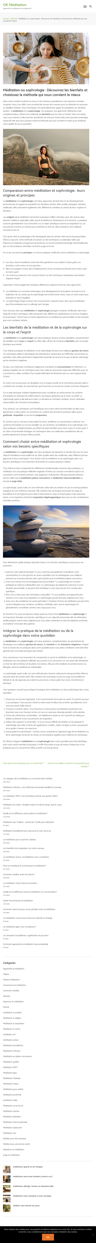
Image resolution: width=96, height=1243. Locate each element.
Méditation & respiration (13, 1023)
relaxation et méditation (13, 1149)
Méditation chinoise (11, 1051)
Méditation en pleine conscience (17, 1056)
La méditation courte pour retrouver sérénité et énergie (27, 918)
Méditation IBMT (10, 1067)
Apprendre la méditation (13, 969)
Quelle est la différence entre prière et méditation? (25, 813)
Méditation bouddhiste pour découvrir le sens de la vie (27, 831)
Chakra (6, 974)
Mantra (6, 1007)
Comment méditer (11, 990)
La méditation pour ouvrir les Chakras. (19, 839)
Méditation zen (9, 1133)
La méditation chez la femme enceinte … (20, 883)
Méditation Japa (10, 1073)
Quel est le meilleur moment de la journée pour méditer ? (68, 765)
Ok (48, 1237)
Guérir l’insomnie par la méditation (18, 900)
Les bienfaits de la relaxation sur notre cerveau (23, 848)
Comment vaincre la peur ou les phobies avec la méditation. (29, 909)
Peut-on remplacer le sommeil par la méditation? (24, 866)
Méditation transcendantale (15, 1122)
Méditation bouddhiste (13, 1045)
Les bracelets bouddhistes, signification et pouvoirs (25, 935)
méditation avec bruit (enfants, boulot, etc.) (33, 1176)
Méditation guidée (11, 1062)
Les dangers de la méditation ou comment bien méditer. (28, 778)
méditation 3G (9, 1034)
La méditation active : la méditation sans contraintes (26, 857)
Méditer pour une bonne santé (16, 1144)
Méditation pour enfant (13, 1089)
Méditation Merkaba (11, 1078)
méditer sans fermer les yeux (26, 1205)
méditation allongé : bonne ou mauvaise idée (33, 1186)
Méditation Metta (10, 1084)
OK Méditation (14, 4)
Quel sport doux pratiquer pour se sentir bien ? (23, 763)
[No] (93, 1234)
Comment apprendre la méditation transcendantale (25, 944)
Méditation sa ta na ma (13, 1106)
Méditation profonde (12, 1095)
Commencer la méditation (14, 985)
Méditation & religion (12, 1018)
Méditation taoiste (11, 1111)
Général (6, 996)
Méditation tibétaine (12, 1116)
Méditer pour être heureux (14, 1138)
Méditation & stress (11, 1029)
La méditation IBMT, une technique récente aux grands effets (30, 796)
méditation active (10, 1040)
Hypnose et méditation (13, 1001)
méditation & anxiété (12, 1012)
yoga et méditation (11, 1155)
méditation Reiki (10, 1100)
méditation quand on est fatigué (27, 1167)
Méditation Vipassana (12, 1127)
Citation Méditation (11, 979)
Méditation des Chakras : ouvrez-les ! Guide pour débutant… (29, 822)
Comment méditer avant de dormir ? (19, 874)
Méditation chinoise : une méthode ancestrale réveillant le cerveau (32, 787)
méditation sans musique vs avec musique (32, 1196)
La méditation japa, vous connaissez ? (19, 927)
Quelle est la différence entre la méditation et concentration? (30, 892)
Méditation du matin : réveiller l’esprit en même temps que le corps (32, 805)
